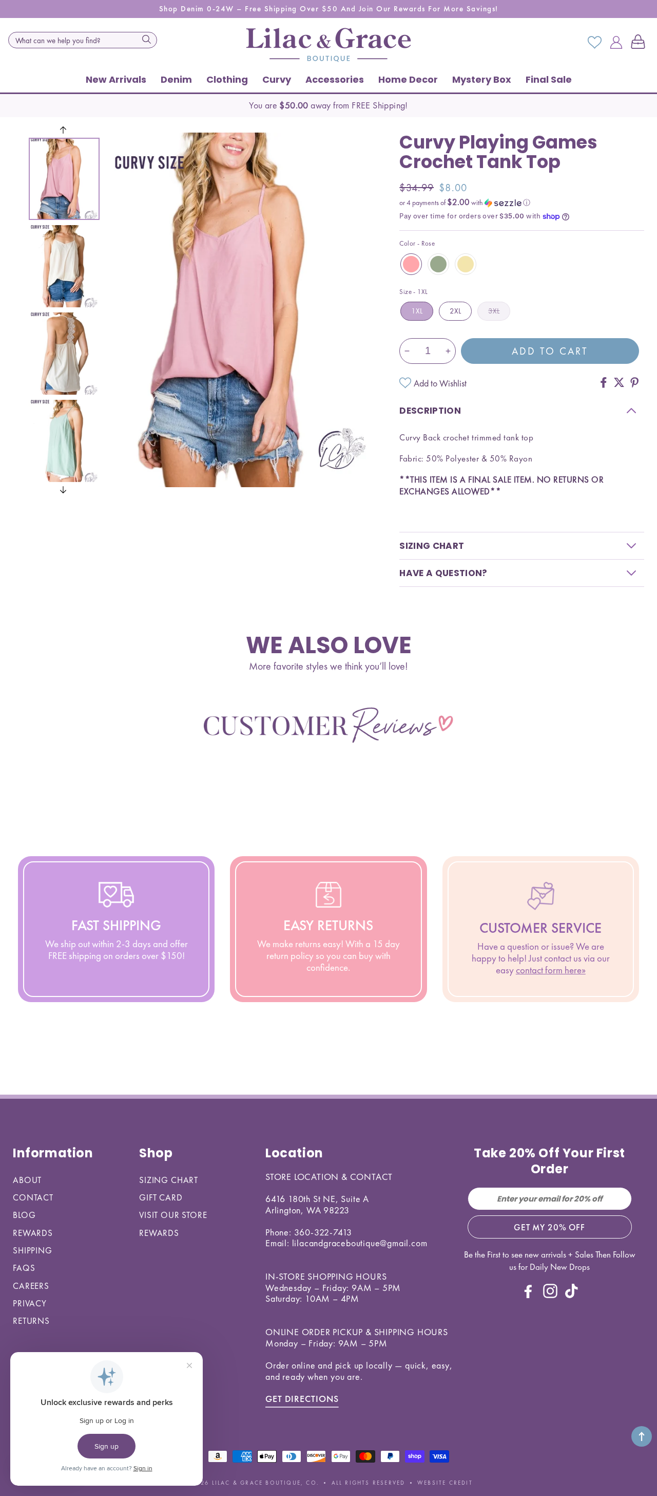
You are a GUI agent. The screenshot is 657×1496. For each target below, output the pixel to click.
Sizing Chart (168, 1180)
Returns (31, 1320)
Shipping (32, 1250)
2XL (455, 311)
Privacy (30, 1303)
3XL (493, 311)
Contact (33, 1197)
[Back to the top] (641, 1436)
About (27, 1180)
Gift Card (161, 1197)
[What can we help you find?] (146, 39)
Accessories (334, 79)
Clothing (227, 79)
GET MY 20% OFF (549, 1227)
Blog (24, 1215)
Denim (176, 79)
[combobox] (82, 40)
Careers (31, 1285)
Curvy (276, 79)
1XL (416, 311)
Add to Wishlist (440, 383)
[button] (640, 42)
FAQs (24, 1267)
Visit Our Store (173, 1215)
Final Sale (549, 79)
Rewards (33, 1233)
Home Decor (408, 79)
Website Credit (445, 1482)
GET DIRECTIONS (302, 1399)
